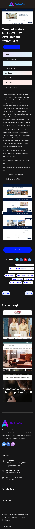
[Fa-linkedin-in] (4, 444)
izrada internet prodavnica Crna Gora (21, 268)
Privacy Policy (6, 526)
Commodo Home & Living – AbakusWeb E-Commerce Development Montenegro (16, 362)
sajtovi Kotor (29, 279)
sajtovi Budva (17, 279)
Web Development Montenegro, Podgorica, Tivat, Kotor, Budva (16, 337)
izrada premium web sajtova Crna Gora (21, 272)
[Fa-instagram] (13, 444)
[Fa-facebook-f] (8, 444)
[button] (11, 47)
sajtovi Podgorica (15, 282)
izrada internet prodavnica (25, 265)
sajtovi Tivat (28, 282)
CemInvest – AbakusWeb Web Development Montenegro (17, 395)
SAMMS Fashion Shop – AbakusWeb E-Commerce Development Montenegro (16, 331)
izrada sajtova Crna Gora (25, 275)
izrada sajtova (9, 275)
